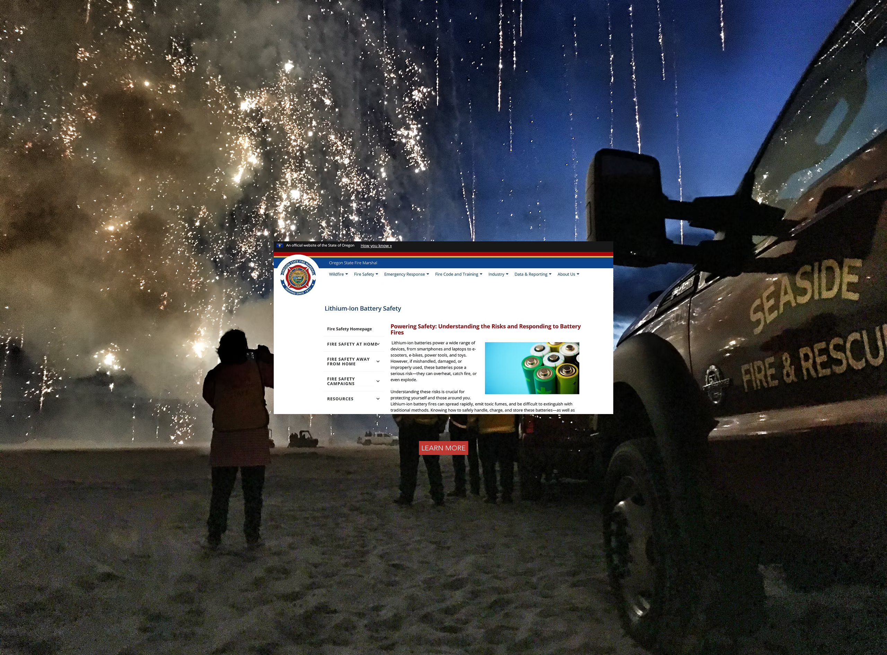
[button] (858, 27)
